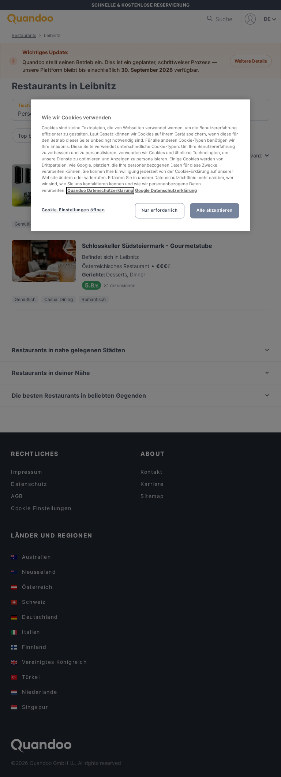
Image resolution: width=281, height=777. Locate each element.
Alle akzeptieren (214, 210)
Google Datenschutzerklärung (166, 190)
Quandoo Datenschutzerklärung (100, 190)
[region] (140, 165)
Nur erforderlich (160, 210)
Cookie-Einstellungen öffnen (73, 209)
